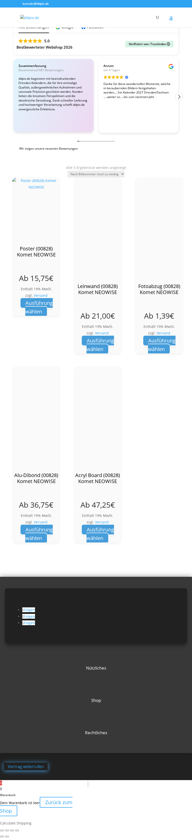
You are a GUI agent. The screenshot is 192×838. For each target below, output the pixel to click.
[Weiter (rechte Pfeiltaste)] (7, 836)
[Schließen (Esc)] (17, 830)
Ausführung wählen (39, 307)
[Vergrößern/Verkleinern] (2, 830)
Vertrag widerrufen (26, 766)
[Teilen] (12, 830)
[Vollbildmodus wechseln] (7, 830)
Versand (41, 295)
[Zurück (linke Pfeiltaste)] (2, 836)
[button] (179, 97)
